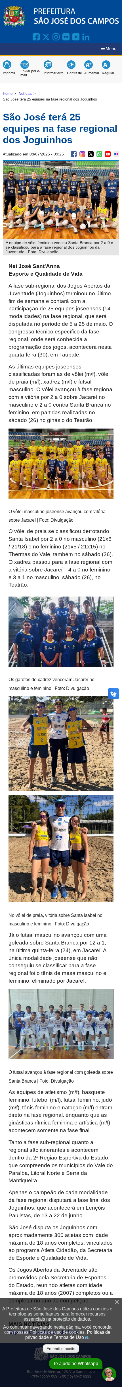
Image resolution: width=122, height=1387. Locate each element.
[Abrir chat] (109, 1374)
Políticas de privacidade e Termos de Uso (67, 1335)
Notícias (25, 93)
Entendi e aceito (61, 1348)
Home (7, 93)
